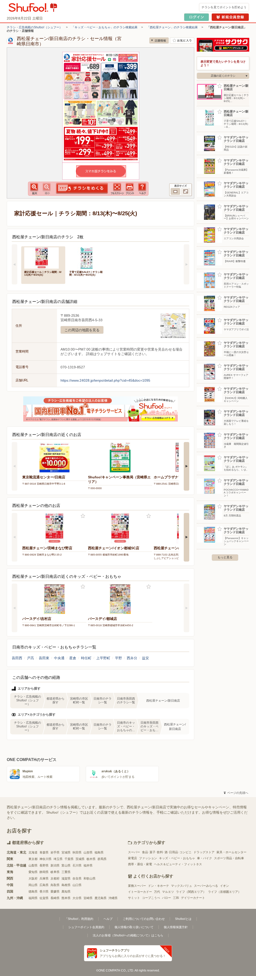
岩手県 (55, 852)
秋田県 (77, 852)
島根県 (66, 885)
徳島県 (33, 891)
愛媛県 (55, 891)
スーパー (134, 852)
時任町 (86, 658)
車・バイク (204, 858)
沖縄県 (113, 898)
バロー (166, 898)
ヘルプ (108, 919)
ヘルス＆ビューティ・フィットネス (178, 864)
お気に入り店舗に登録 (182, 40)
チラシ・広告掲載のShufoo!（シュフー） (34, 27)
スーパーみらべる (206, 886)
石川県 (77, 865)
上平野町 (103, 658)
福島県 (99, 852)
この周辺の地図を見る (82, 330)
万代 (157, 892)
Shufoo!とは (183, 919)
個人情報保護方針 (176, 927)
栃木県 (91, 859)
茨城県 (80, 859)
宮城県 (66, 852)
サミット (134, 898)
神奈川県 (46, 859)
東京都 (33, 859)
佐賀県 (44, 898)
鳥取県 (55, 885)
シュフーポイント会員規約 (86, 927)
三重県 (66, 872)
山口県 (77, 885)
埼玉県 (58, 859)
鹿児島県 (100, 898)
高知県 (66, 891)
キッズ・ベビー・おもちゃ (177, 858)
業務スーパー (137, 886)
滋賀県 (66, 878)
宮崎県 (88, 898)
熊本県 (66, 898)
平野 (118, 658)
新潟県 (55, 865)
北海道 (33, 852)
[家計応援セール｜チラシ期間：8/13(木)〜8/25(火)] (43, 257)
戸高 (30, 658)
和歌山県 (90, 878)
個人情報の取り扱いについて (134, 927)
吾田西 (17, 658)
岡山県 (33, 885)
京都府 (55, 878)
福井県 (88, 865)
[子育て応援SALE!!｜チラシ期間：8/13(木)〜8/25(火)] (88, 257)
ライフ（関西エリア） (191, 892)
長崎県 (55, 898)
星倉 (72, 658)
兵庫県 (44, 878)
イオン (224, 886)
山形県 (88, 852)
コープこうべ (151, 898)
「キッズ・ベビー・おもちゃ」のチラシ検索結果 (105, 27)
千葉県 (69, 859)
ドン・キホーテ (158, 886)
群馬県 (102, 859)
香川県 (44, 891)
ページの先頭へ (236, 793)
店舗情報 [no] (159, 40)
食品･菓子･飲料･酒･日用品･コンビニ (167, 852)
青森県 (44, 852)
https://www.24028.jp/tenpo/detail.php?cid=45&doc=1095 (105, 380)
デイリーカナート (193, 898)
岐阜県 (55, 872)
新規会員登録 (230, 17)
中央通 (59, 658)
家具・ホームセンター (231, 852)
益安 (145, 658)
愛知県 (33, 872)
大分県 (77, 898)
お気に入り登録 (83, 516)
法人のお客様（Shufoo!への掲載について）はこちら (128, 935)
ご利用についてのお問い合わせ (144, 919)
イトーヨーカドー (140, 892)
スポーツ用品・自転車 (229, 858)
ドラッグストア (204, 852)
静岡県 (44, 872)
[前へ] (14, 264)
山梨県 (33, 865)
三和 (176, 898)
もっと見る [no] (225, 557)
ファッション (148, 858)
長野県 (44, 865)
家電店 (132, 858)
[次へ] (186, 264)
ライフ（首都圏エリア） (224, 892)
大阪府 (33, 878)
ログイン (196, 17)
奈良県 (77, 878)
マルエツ (168, 892)
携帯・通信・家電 (140, 864)
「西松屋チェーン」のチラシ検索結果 (172, 27)
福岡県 (33, 898)
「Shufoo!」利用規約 (79, 919)
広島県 (44, 885)
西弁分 (132, 658)
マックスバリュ (181, 886)
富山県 (66, 865)
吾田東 (44, 658)
